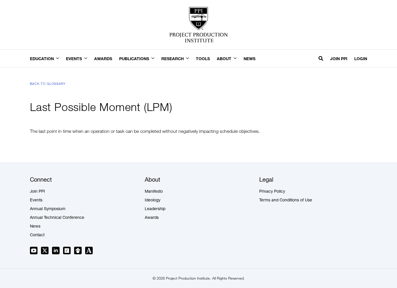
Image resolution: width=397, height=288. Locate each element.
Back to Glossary (48, 84)
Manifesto (154, 192)
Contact (37, 235)
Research (172, 58)
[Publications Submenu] (155, 58)
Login (360, 58)
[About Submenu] (237, 58)
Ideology (152, 200)
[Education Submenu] (60, 58)
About (224, 58)
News (249, 58)
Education (42, 58)
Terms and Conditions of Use (285, 200)
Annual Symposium (47, 209)
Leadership (155, 209)
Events (74, 58)
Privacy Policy (272, 192)
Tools (203, 58)
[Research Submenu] (190, 58)
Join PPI (338, 58)
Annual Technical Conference (57, 218)
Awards (103, 58)
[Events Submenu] (88, 58)
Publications (134, 58)
